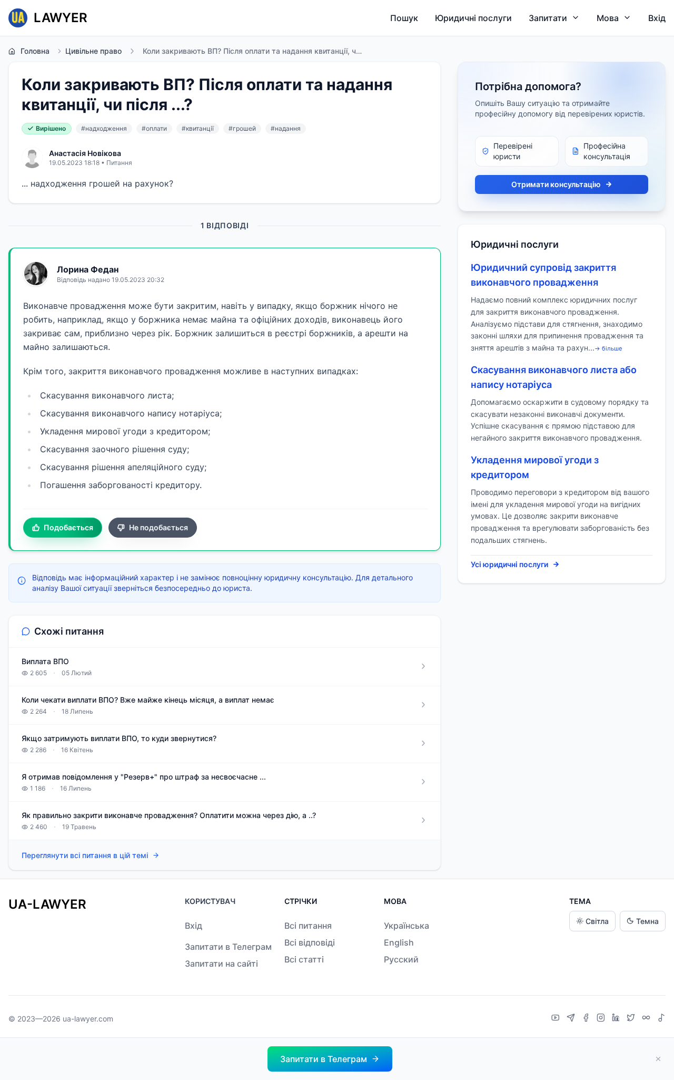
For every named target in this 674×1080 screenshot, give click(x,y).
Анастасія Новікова (85, 153)
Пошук (404, 18)
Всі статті (304, 959)
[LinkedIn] (617, 1019)
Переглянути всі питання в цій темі (85, 855)
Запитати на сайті (221, 963)
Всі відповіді (309, 942)
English (399, 942)
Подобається (68, 527)
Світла (597, 921)
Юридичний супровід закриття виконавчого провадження (543, 275)
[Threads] (647, 1019)
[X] (632, 1019)
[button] (329, 1059)
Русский (401, 959)
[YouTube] (556, 1019)
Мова (608, 18)
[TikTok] (661, 1019)
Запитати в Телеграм (228, 946)
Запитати (548, 18)
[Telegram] (572, 1019)
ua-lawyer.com (88, 1018)
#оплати (154, 128)
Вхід (657, 18)
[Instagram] (602, 1019)
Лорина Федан (87, 269)
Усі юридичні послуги (509, 564)
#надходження (104, 128)
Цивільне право (93, 50)
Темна (647, 921)
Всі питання (308, 925)
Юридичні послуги (473, 18)
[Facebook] (587, 1019)
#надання (286, 128)
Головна (35, 50)
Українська (406, 925)
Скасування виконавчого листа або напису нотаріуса (554, 377)
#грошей (242, 128)
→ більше (608, 348)
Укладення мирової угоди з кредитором (535, 467)
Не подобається (158, 527)
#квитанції (198, 128)
